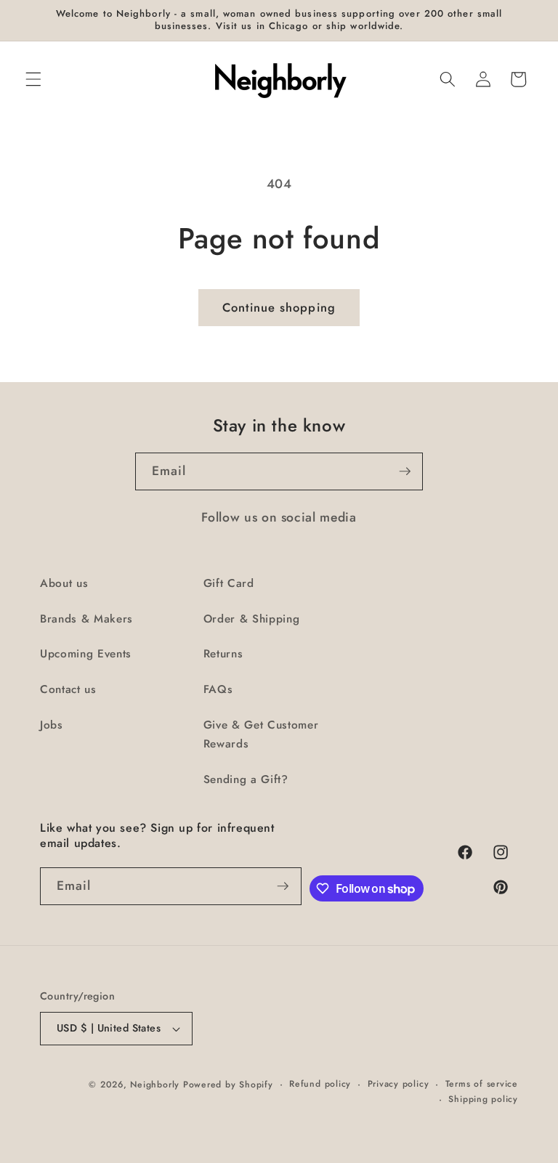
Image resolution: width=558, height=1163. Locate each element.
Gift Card (228, 583)
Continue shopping (279, 307)
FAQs (218, 689)
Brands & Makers (86, 619)
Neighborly (154, 1084)
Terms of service (481, 1083)
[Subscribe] (404, 471)
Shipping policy (483, 1099)
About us (64, 583)
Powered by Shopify (228, 1084)
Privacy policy (398, 1083)
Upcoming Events (86, 654)
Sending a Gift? (245, 779)
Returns (223, 654)
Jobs (51, 725)
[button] (33, 79)
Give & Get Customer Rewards (261, 735)
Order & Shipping (251, 619)
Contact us (68, 689)
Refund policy (320, 1083)
